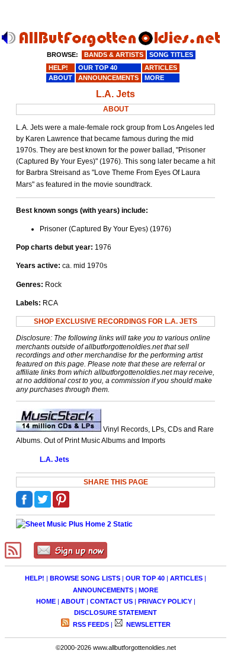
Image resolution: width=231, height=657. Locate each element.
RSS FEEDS (90, 624)
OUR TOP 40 (145, 578)
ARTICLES (186, 578)
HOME (46, 601)
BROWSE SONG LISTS (85, 578)
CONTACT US (111, 601)
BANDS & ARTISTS (113, 54)
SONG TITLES (171, 54)
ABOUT (73, 601)
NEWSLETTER (147, 624)
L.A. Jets (54, 459)
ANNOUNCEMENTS (103, 590)
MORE (148, 590)
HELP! (34, 578)
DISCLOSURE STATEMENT (115, 612)
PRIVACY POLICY (165, 601)
